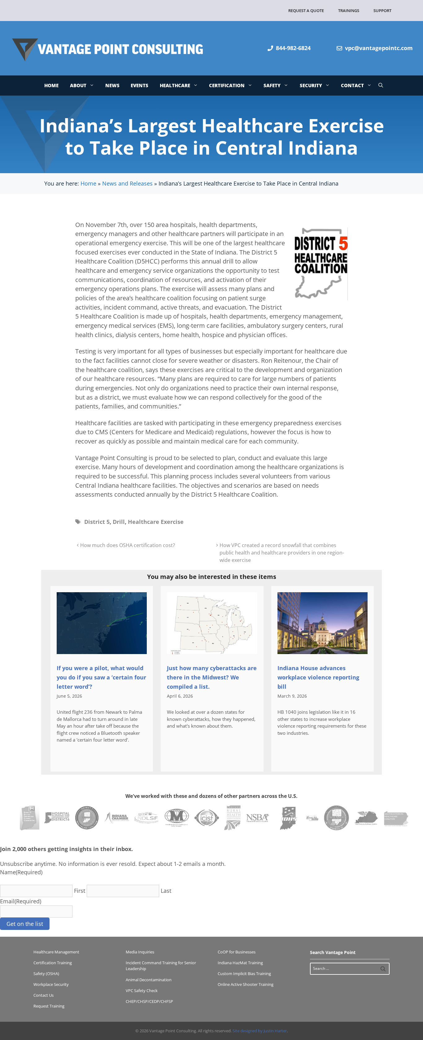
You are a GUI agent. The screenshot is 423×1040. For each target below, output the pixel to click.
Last (166, 890)
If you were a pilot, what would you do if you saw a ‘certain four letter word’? (101, 677)
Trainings (348, 10)
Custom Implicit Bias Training (244, 973)
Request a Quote (306, 10)
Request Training (48, 1006)
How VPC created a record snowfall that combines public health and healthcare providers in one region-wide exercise (282, 552)
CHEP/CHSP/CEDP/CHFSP (149, 1001)
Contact (352, 85)
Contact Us (43, 995)
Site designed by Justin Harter (260, 1031)
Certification (227, 85)
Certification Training (52, 962)
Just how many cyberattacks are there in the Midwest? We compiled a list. (212, 677)
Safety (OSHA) (46, 973)
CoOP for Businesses (236, 952)
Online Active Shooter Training (245, 984)
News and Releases (127, 183)
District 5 (97, 521)
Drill (119, 521)
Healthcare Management (56, 952)
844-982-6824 (293, 48)
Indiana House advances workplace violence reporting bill (318, 677)
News (112, 85)
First (79, 890)
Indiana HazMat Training (240, 962)
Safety (272, 85)
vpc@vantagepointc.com (379, 48)
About (78, 85)
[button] (380, 85)
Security (311, 85)
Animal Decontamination (149, 979)
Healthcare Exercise (156, 521)
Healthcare (175, 85)
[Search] (383, 968)
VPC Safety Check (142, 990)
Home (51, 85)
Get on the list (25, 923)
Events (139, 85)
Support (382, 10)
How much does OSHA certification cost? (127, 545)
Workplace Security (51, 984)
